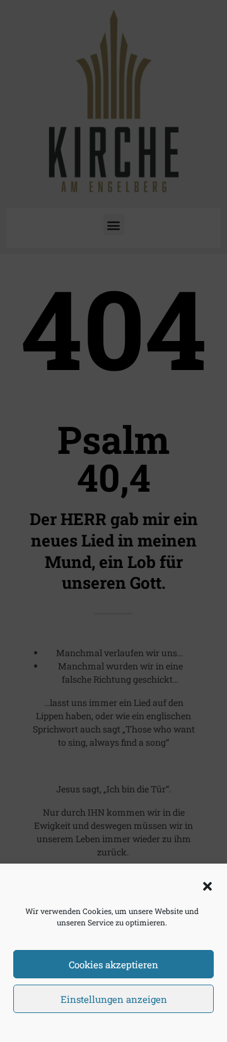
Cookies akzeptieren (113, 964)
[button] (207, 886)
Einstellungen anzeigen (114, 999)
